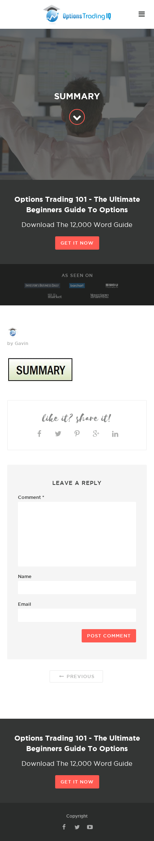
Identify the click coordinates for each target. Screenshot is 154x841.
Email (24, 603)
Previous (80, 676)
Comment (31, 497)
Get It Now (77, 242)
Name (25, 576)
